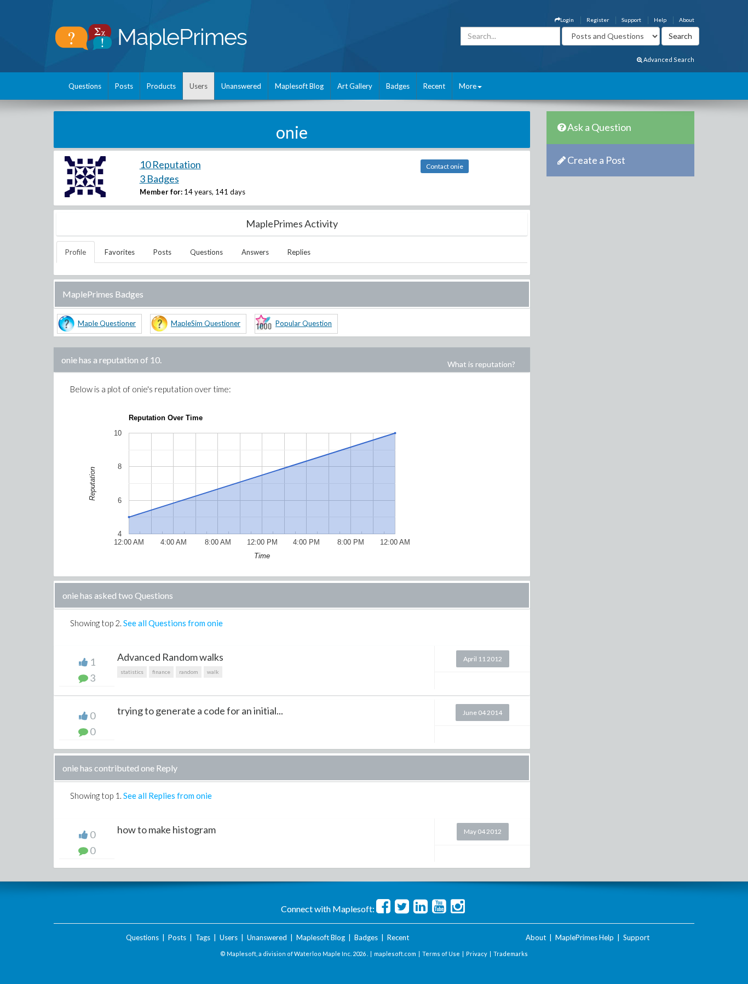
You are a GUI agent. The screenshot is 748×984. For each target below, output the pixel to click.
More (467, 86)
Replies (298, 252)
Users (198, 86)
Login (567, 19)
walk (213, 671)
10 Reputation (170, 164)
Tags (202, 937)
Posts (124, 86)
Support (631, 19)
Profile (75, 252)
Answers (255, 252)
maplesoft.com (395, 953)
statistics (131, 671)
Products (161, 86)
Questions (84, 86)
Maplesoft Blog (299, 86)
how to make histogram (166, 829)
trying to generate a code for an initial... (200, 711)
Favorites (120, 252)
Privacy (476, 953)
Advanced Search (668, 59)
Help (660, 19)
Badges (398, 86)
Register (597, 19)
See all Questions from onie (173, 623)
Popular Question (303, 323)
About (686, 19)
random (188, 671)
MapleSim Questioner (205, 323)
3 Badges (159, 179)
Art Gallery (354, 86)
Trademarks (510, 953)
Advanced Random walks (170, 657)
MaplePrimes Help (584, 937)
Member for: (161, 191)
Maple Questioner (107, 323)
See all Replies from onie (167, 795)
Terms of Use (441, 953)
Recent (434, 86)
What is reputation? (481, 364)
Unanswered (241, 86)
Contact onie (444, 166)
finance (161, 671)
